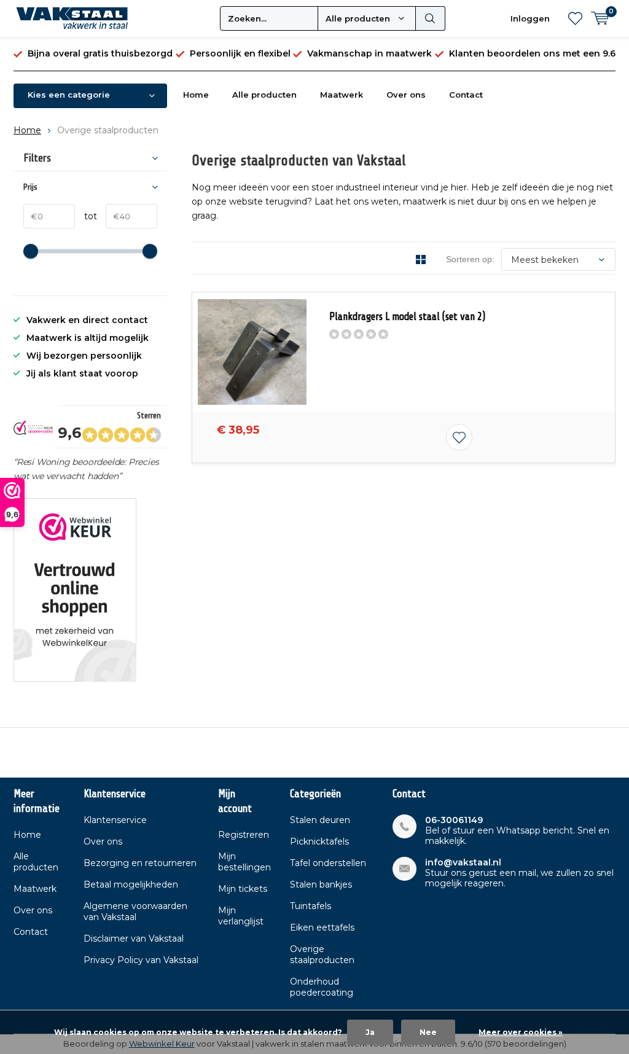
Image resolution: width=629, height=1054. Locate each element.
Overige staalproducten (322, 954)
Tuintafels (310, 906)
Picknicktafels (319, 841)
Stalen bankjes (321, 884)
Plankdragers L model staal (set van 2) (407, 316)
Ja (370, 1032)
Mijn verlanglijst (241, 916)
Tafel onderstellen (328, 863)
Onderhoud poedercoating (321, 987)
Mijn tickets (242, 888)
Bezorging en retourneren (140, 863)
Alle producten (264, 95)
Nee (428, 1032)
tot (86, 216)
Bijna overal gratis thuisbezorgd (100, 53)
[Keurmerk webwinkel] (75, 590)
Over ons (406, 95)
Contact (466, 95)
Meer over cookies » (521, 1032)
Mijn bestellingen (244, 862)
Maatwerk (341, 95)
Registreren (243, 834)
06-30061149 (454, 820)
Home (196, 95)
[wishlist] (575, 18)
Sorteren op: (470, 259)
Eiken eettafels (322, 927)
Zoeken (430, 18)
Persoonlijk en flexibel (240, 53)
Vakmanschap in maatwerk (369, 53)
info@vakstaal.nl (463, 862)
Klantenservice (115, 820)
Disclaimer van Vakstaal (134, 938)
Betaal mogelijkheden (131, 884)
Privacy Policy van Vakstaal (141, 960)
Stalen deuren (320, 820)
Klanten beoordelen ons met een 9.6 (532, 53)
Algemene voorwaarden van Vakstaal (135, 911)
